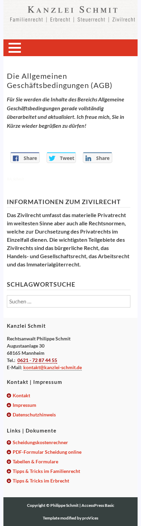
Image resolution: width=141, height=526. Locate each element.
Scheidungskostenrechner (40, 442)
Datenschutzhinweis (34, 414)
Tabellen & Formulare (35, 461)
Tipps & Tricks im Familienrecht (46, 471)
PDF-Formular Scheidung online (47, 452)
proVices (90, 518)
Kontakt (21, 395)
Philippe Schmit (64, 505)
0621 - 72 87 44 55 (37, 360)
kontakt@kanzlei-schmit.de (52, 367)
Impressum (24, 405)
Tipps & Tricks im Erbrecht (41, 481)
